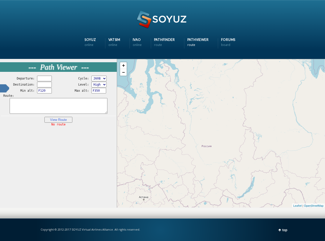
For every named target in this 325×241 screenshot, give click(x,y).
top (284, 230)
